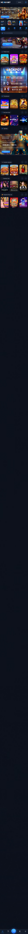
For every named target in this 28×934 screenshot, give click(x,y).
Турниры (19, 932)
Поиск (8, 932)
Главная (2, 932)
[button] (22, 51)
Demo (5, 63)
